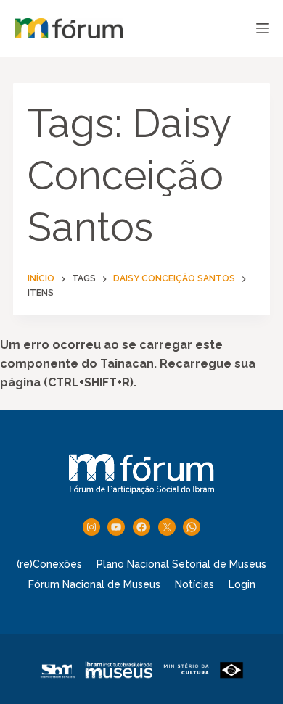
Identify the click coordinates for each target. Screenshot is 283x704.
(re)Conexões (49, 564)
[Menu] (262, 28)
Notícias (194, 584)
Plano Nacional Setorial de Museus (181, 564)
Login (242, 584)
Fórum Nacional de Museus (94, 584)
